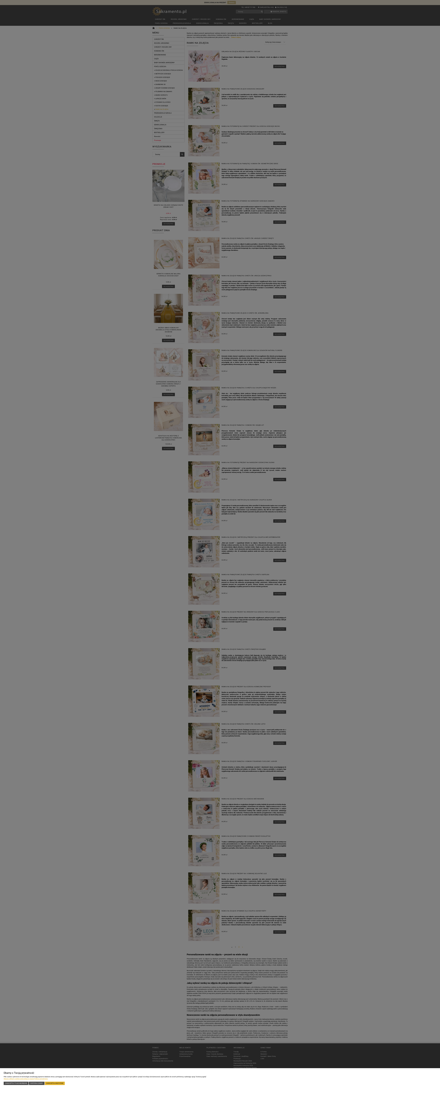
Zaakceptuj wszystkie (54, 1083)
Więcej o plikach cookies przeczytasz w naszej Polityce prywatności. (26, 1079)
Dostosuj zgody (36, 1083)
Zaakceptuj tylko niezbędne (16, 1083)
